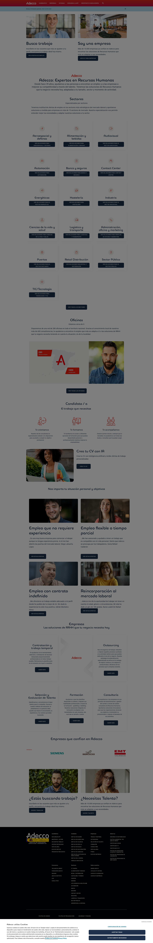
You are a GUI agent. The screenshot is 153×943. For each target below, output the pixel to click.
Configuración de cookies (117, 926)
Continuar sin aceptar (146, 921)
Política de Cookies (51, 938)
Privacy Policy (62, 938)
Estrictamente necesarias (117, 938)
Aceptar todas (117, 932)
